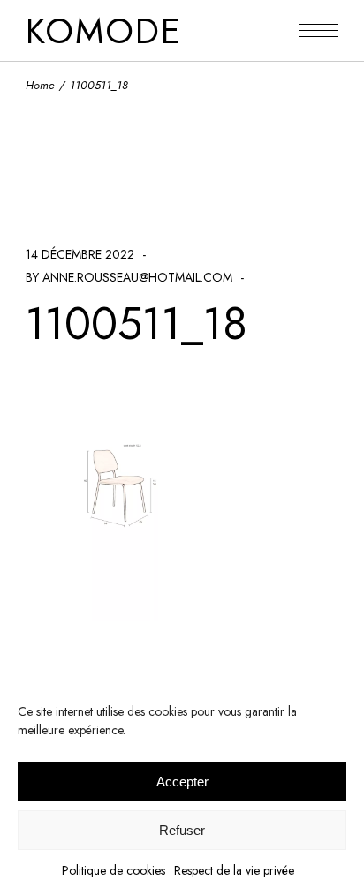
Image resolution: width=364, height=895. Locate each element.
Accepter (182, 781)
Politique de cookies (113, 870)
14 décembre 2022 (80, 254)
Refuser (182, 830)
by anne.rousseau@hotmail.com (129, 277)
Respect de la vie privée (234, 870)
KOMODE (104, 30)
